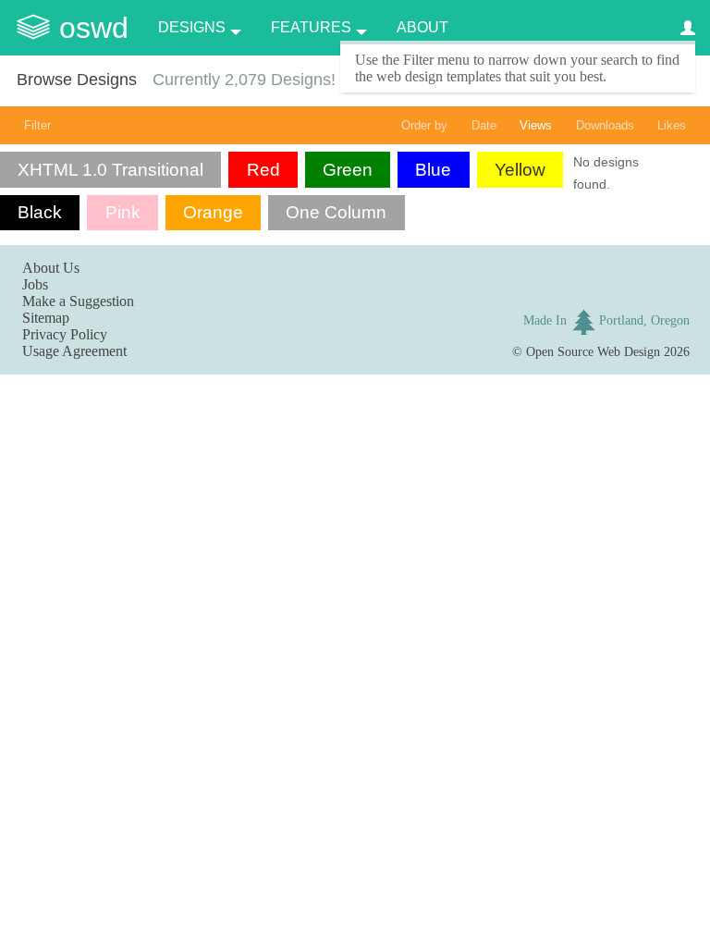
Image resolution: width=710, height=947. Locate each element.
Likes (671, 125)
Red (263, 169)
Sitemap (45, 318)
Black (40, 212)
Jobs (35, 284)
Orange (213, 212)
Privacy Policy (64, 334)
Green (348, 169)
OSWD (94, 27)
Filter (37, 125)
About (422, 27)
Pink (123, 212)
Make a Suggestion (78, 301)
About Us (51, 268)
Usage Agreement (74, 351)
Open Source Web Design (593, 351)
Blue (433, 169)
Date (483, 125)
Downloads (605, 125)
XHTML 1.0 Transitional (110, 169)
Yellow (520, 169)
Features (311, 27)
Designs (192, 27)
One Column (336, 212)
